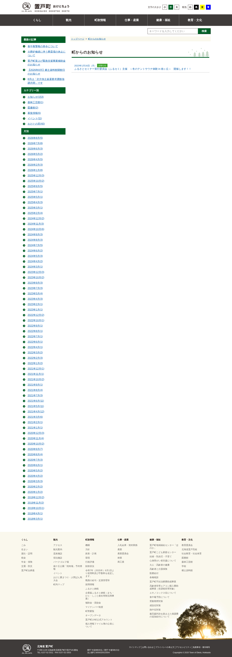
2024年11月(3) (36, 223)
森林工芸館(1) (35, 102)
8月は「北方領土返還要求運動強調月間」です (46, 81)
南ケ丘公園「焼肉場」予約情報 (67, 567)
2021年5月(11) (36, 406)
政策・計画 (90, 553)
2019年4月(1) (35, 513)
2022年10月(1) (36, 320)
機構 (87, 545)
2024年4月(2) (35, 261)
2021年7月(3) (35, 395)
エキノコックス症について (163, 593)
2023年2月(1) (35, 304)
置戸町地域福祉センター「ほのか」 (164, 546)
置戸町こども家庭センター (163, 552)
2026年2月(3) (35, 164)
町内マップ (58, 584)
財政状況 (89, 566)
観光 (68, 20)
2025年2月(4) (35, 213)
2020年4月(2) (35, 476)
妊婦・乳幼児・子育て (161, 556)
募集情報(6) (34, 113)
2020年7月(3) (35, 460)
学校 (184, 566)
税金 (23, 557)
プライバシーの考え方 (164, 647)
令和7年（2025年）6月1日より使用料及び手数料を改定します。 (99, 573)
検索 (204, 31)
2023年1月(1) (35, 309)
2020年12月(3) (36, 433)
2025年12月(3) (36, 175)
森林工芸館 (187, 562)
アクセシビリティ (183, 647)
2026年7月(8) (35, 143)
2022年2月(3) (35, 358)
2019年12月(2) (36, 497)
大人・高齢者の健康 (160, 565)
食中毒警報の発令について (43, 46)
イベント (57, 573)
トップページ (77, 39)
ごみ (23, 545)
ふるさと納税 (92, 588)
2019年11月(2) (36, 502)
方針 (87, 549)
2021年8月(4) (35, 390)
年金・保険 (26, 562)
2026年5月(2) (35, 154)
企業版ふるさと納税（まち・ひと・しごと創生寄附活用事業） (99, 596)
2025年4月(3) (35, 202)
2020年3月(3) (35, 481)
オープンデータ (93, 615)
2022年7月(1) (35, 336)
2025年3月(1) (35, 207)
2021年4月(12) (36, 411)
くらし (37, 20)
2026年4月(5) (35, 159)
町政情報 (100, 20)
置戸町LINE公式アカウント (98, 619)
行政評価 (89, 562)
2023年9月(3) (35, 282)
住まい (24, 549)
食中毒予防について (160, 597)
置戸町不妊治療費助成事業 (163, 581)
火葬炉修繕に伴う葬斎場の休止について (46, 53)
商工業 (121, 562)
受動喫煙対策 (156, 601)
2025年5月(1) (35, 197)
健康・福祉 (163, 20)
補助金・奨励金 (93, 602)
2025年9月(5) (35, 186)
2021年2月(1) (35, 422)
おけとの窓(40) (36, 123)
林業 (120, 557)
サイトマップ (134, 647)
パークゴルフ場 (61, 562)
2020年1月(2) (35, 492)
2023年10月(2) (36, 277)
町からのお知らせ (97, 39)
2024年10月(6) (36, 229)
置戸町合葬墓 (28, 570)
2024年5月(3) (35, 256)
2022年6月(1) (35, 341)
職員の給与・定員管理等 (97, 580)
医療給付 (154, 573)
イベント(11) (35, 118)
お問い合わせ (148, 647)
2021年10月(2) (36, 379)
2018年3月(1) (35, 519)
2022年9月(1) (35, 325)
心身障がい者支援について (163, 560)
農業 (120, 549)
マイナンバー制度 (94, 607)
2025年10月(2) (36, 181)
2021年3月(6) (35, 417)
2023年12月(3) (36, 272)
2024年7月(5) (35, 245)
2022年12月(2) (36, 315)
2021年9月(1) (35, 384)
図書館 (185, 557)
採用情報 (89, 584)
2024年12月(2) (36, 218)
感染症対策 (155, 605)
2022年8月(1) (35, 331)
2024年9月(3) (35, 234)
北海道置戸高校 (189, 549)
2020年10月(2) (36, 443)
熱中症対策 (155, 609)
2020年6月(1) (35, 465)
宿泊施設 (57, 557)
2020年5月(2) (35, 470)
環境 (87, 557)
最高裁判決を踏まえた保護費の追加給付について (164, 615)
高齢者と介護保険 (158, 569)
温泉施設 (57, 553)
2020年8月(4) (35, 454)
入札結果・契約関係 (127, 545)
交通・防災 (26, 566)
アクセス (57, 545)
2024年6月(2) (35, 250)
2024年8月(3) (35, 240)
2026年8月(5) (35, 138)
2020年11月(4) (36, 438)
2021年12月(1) (36, 368)
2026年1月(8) (35, 170)
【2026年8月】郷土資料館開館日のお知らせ (46, 72)
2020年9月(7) (35, 449)
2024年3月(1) (35, 266)
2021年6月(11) (36, 401)
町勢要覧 (89, 611)
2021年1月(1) (35, 427)
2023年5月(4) (35, 293)
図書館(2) (33, 107)
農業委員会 (123, 553)
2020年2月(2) (35, 486)
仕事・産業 (132, 20)
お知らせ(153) (36, 97)
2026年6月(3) (35, 148)
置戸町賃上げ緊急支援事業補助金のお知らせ (46, 62)
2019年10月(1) (36, 508)
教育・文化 (195, 20)
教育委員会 (187, 545)
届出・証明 (26, 553)
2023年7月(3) (35, 288)
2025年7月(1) (35, 191)
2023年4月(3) (35, 299)
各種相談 (154, 577)
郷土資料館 (187, 570)
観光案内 (57, 549)
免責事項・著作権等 (201, 647)
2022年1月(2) (35, 363)
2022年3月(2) (35, 352)
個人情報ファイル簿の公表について (99, 625)
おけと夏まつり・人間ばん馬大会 (67, 578)
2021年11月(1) (36, 374)
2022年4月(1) (35, 347)
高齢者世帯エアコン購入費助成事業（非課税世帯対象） (164, 587)
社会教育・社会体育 (192, 553)
